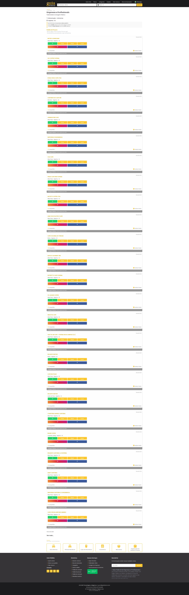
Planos (95, 2)
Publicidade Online (93, 563)
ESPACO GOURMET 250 (54, 255)
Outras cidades (76, 567)
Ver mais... (50, 535)
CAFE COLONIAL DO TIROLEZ (55, 236)
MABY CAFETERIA (52, 473)
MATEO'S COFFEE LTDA (54, 196)
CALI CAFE (50, 157)
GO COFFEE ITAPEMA (53, 58)
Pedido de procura (76, 571)
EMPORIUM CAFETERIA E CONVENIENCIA (59, 492)
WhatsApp (139, 2)
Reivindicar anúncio (77, 576)
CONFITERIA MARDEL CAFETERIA (56, 413)
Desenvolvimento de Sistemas (96, 567)
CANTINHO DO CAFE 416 (54, 98)
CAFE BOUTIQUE (52, 374)
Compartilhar (52, 50)
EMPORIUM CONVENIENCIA (55, 137)
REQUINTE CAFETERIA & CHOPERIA (57, 453)
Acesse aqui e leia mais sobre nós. (120, 578)
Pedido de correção (77, 569)
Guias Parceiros (92, 560)
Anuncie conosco (76, 560)
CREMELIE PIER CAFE (53, 117)
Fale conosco (51, 565)
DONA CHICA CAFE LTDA (54, 78)
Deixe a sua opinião (53, 563)
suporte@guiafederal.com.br (104, 585)
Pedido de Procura (52, 30)
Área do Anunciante (127, 2)
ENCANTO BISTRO (53, 354)
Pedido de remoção (77, 574)
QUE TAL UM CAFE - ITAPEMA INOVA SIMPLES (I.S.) (62, 334)
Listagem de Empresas (94, 565)
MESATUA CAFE (52, 315)
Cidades (109, 2)
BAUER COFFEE (52, 433)
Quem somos (51, 560)
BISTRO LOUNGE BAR (53, 38)
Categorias (101, 2)
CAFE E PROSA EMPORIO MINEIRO (57, 512)
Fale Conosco (116, 2)
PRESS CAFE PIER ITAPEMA (55, 176)
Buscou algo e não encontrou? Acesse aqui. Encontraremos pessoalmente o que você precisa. (59, 32)
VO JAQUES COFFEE (53, 295)
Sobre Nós (88, 2)
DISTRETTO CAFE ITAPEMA (55, 275)
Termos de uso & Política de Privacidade (94, 587)
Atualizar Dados (138, 50)
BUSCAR (139, 5)
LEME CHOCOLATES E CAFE (55, 216)
